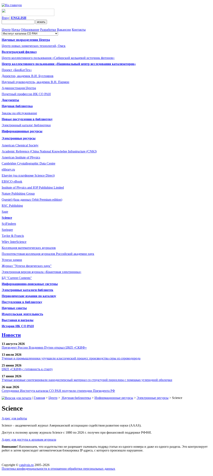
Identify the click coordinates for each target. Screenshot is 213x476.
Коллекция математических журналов (29, 248)
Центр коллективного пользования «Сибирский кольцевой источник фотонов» (58, 58)
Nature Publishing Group (18, 193)
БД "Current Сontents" (17, 278)
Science (7, 217)
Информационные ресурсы (113, 398)
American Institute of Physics (21, 157)
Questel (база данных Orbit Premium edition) (32, 199)
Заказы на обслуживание (19, 113)
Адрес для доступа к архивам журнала (29, 439)
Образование (30, 29)
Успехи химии (12, 260)
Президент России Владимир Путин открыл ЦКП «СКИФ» (44, 347)
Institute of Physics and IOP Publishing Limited (33, 187)
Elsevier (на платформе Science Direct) (28, 175)
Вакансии (64, 29)
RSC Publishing (12, 205)
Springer (7, 229)
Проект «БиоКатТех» (17, 70)
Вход (5, 18)
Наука (15, 29)
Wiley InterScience (14, 242)
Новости (11, 335)
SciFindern (9, 223)
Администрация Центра (19, 88)
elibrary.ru (8, 169)
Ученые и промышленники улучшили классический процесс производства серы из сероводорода (71, 358)
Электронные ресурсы (152, 398)
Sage (5, 211)
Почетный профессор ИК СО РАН (26, 94)
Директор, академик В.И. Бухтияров (27, 76)
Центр (6, 29)
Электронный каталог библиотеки (26, 125)
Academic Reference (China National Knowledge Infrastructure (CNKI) (49, 151)
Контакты (79, 29)
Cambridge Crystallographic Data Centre (28, 163)
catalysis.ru (26, 465)
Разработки (48, 29)
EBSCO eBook (12, 181)
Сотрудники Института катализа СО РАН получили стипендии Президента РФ (58, 390)
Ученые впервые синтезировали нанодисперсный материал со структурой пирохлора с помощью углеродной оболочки (87, 380)
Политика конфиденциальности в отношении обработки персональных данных (58, 468)
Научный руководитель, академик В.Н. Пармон (35, 82)
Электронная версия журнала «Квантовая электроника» (41, 272)
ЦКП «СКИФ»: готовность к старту (27, 369)
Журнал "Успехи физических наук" (27, 266)
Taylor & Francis (13, 235)
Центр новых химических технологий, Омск (34, 46)
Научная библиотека (76, 398)
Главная (39, 398)
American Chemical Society (20, 145)
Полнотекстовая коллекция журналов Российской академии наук (48, 254)
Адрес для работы (14, 418)
